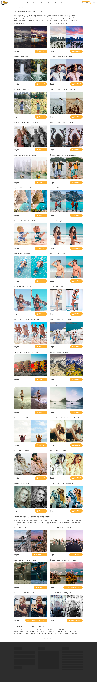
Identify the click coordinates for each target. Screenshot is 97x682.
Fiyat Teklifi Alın (86, 3)
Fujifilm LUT (77, 554)
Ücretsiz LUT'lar (26, 516)
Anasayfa (29, 3)
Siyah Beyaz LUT (76, 620)
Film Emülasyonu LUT (74, 587)
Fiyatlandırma (49, 3)
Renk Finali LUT (40, 554)
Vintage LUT (41, 587)
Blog (62, 3)
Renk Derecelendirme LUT (37, 620)
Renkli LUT (42, 51)
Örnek (43, 3)
